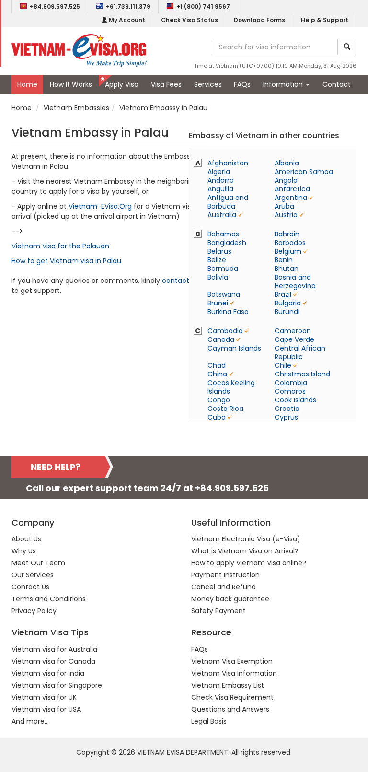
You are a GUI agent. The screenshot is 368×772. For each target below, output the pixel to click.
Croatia (287, 408)
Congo (218, 400)
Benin (284, 260)
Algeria (218, 171)
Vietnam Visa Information (234, 673)
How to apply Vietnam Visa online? (248, 563)
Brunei (217, 303)
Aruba (284, 206)
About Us (26, 539)
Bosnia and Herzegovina (295, 281)
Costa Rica (225, 408)
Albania (287, 163)
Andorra (220, 180)
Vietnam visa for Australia (54, 649)
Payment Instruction (225, 575)
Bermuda (222, 268)
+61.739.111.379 (128, 6)
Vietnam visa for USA (46, 709)
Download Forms (259, 20)
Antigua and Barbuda (227, 202)
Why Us (24, 551)
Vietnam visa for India (48, 673)
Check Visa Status (189, 20)
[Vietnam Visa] (79, 50)
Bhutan (287, 268)
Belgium (288, 251)
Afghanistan (227, 163)
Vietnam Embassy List (227, 685)
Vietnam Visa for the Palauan (60, 246)
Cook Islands (295, 400)
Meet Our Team (38, 563)
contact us (180, 280)
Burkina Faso (228, 311)
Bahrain (287, 234)
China (217, 374)
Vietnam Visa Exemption (232, 661)
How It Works (71, 84)
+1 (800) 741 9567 (203, 6)
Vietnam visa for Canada (53, 661)
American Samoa (304, 171)
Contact (336, 84)
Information (284, 84)
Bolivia (217, 277)
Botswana (223, 294)
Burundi (287, 311)
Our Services (33, 575)
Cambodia (225, 331)
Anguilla (220, 189)
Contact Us (30, 587)
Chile (283, 365)
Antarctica (292, 189)
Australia (221, 215)
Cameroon (293, 331)
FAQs (242, 84)
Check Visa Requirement (232, 697)
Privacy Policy (34, 611)
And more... (30, 721)
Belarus (219, 251)
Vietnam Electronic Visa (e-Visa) (245, 539)
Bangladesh (226, 242)
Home (27, 84)
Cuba (216, 417)
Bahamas (223, 234)
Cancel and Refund (223, 587)
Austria (286, 215)
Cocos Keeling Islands (231, 387)
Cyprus (286, 417)
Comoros (290, 391)
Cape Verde (294, 339)
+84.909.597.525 (55, 6)
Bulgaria (288, 303)
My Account (126, 20)
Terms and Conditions (49, 599)
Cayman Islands (234, 348)
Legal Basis (209, 721)
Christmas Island (302, 374)
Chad (216, 365)
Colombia (291, 382)
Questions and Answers (230, 709)
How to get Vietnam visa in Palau (66, 261)
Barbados (290, 242)
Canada (220, 339)
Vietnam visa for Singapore (57, 685)
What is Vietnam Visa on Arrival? (245, 551)
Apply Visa (121, 84)
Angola (286, 180)
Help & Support (324, 20)
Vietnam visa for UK (44, 697)
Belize (216, 260)
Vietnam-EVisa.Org (100, 206)
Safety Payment (218, 611)
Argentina (291, 197)
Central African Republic (300, 352)
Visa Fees (166, 84)
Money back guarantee (230, 599)
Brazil (283, 294)
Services (208, 84)
